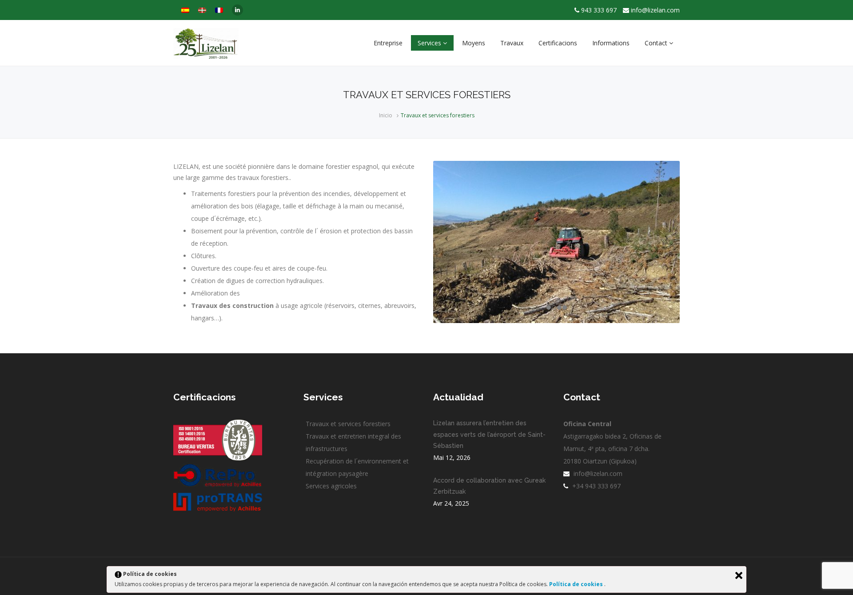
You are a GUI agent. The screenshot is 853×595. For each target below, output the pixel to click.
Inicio (385, 115)
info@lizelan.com (655, 10)
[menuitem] (185, 10)
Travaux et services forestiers (348, 423)
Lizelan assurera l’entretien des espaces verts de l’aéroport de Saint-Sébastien (489, 434)
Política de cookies (576, 584)
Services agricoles (331, 486)
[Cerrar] (738, 575)
